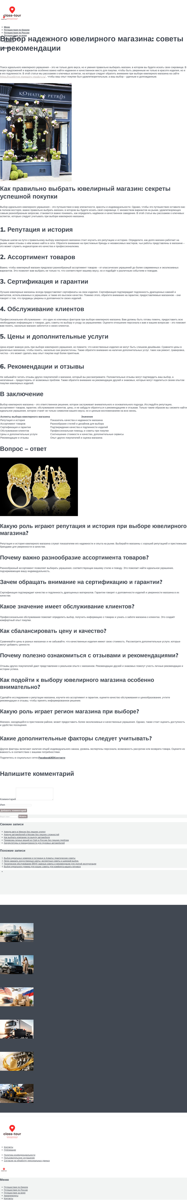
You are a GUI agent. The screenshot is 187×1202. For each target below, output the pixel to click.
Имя (2, 804)
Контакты (8, 1147)
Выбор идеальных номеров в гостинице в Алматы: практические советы (39, 858)
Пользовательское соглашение (19, 1157)
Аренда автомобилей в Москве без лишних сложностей (31, 834)
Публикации (10, 1149)
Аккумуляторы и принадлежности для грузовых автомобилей (34, 842)
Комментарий (8, 799)
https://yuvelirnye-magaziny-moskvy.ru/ (23, 76)
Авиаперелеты (11, 1195)
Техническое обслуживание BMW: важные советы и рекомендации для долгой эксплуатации (50, 863)
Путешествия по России (16, 32)
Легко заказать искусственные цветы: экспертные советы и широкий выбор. (41, 860)
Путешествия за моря (14, 1192)
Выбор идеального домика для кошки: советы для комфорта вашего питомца (42, 866)
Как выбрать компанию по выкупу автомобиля (27, 837)
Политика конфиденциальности (19, 1154)
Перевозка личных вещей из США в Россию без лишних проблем (36, 840)
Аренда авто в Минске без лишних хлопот (25, 831)
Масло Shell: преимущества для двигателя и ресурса (57, 1077)
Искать (23, 816)
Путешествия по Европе (17, 29)
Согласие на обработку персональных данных (27, 1160)
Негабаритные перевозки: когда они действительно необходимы (71, 1110)
